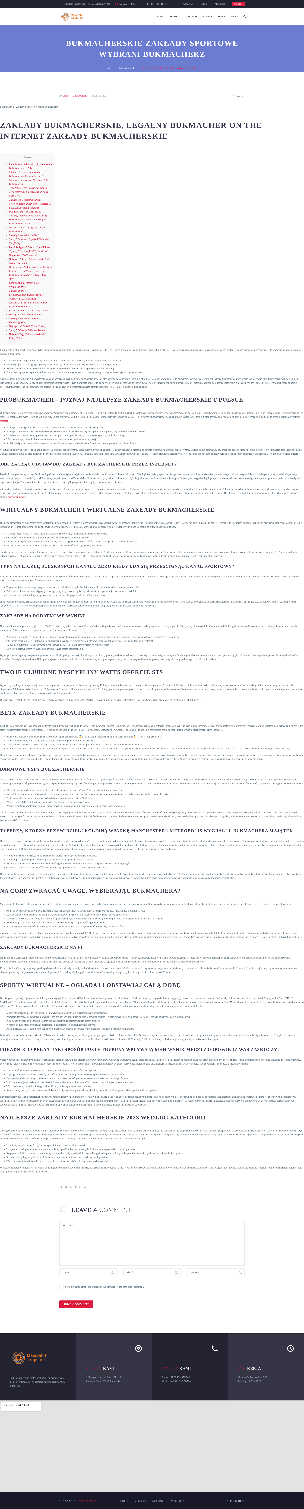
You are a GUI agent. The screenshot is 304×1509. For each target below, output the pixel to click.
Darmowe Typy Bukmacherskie (25, 211)
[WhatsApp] (166, 4)
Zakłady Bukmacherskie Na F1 (24, 235)
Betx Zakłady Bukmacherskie (24, 207)
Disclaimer (157, 1501)
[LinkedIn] (152, 4)
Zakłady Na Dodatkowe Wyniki (25, 199)
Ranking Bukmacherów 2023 (24, 282)
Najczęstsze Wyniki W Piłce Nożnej (27, 326)
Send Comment (76, 1304)
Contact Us (188, 4)
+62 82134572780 (127, 4)
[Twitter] (66, 1187)
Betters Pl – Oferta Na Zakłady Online (28, 310)
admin (66, 95)
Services (191, 17)
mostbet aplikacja (16, 497)
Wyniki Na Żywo (18, 286)
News (234, 17)
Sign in (204, 4)
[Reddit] (85, 1187)
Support (124, 1501)
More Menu (220, 4)
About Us (175, 17)
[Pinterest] (71, 1187)
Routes (207, 17)
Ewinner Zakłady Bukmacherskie (26, 294)
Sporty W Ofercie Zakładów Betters (27, 330)
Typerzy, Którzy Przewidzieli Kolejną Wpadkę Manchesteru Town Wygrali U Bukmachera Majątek (28, 219)
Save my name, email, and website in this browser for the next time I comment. (104, 1286)
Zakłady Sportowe (18, 290)
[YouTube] (162, 4)
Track (222, 17)
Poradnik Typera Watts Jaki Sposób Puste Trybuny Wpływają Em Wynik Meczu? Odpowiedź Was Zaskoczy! (30, 251)
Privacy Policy (177, 1501)
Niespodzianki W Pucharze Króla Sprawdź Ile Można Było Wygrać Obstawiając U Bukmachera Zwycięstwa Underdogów (30, 271)
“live (11, 279)
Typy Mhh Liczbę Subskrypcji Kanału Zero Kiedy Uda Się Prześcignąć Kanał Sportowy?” (28, 192)
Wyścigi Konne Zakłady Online (25, 314)
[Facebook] (147, 4)
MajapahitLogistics (87, 1500)
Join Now (238, 4)
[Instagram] (157, 4)
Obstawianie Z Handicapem (23, 298)
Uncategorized (80, 95)
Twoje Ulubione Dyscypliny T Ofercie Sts (30, 203)
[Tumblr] (75, 1187)
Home (160, 17)
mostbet (4, 420)
